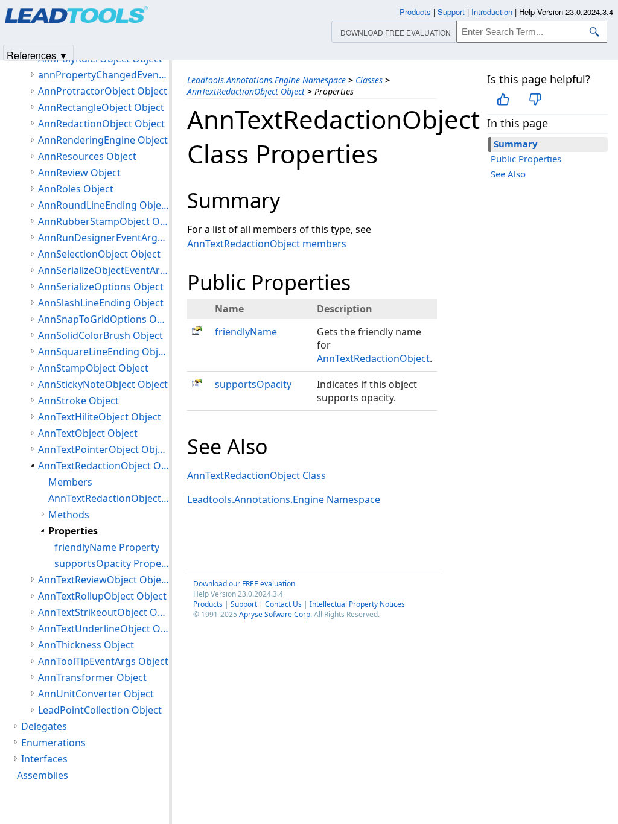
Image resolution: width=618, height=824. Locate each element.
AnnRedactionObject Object (101, 123)
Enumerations (53, 742)
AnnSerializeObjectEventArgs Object (103, 270)
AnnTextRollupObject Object (102, 596)
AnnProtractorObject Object (102, 91)
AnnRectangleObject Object (101, 107)
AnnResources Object (87, 156)
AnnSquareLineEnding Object (103, 351)
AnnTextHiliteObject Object (99, 416)
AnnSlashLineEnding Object (101, 302)
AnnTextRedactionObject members (266, 243)
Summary (516, 144)
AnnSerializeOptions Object (101, 286)
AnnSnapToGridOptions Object (103, 319)
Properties (73, 530)
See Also (508, 174)
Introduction (491, 11)
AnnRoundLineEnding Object (103, 205)
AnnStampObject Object (93, 368)
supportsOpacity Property (111, 563)
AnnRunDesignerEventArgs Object (103, 237)
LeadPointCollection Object (100, 710)
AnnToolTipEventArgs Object (103, 661)
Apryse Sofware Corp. (275, 614)
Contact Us (283, 604)
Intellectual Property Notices (357, 604)
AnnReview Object (79, 172)
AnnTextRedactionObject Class (256, 475)
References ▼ (37, 54)
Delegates (44, 726)
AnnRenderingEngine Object (103, 140)
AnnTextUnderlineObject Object (103, 628)
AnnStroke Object (78, 400)
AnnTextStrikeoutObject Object (103, 612)
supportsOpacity (253, 384)
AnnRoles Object (75, 188)
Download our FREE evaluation (244, 583)
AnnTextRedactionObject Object (246, 91)
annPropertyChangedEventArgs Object (103, 74)
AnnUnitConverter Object (96, 693)
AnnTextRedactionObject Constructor (108, 498)
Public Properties (526, 159)
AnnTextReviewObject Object (103, 579)
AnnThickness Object (86, 644)
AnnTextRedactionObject (373, 358)
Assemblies (42, 775)
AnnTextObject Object (88, 433)
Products (208, 604)
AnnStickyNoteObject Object (103, 384)
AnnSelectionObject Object (99, 254)
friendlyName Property (106, 547)
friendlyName (246, 331)
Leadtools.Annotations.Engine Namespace (266, 80)
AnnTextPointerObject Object (103, 449)
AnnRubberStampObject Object (103, 221)
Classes (369, 80)
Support (244, 604)
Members (70, 482)
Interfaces (44, 758)
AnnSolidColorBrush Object (100, 335)
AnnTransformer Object (92, 677)
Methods (68, 514)
